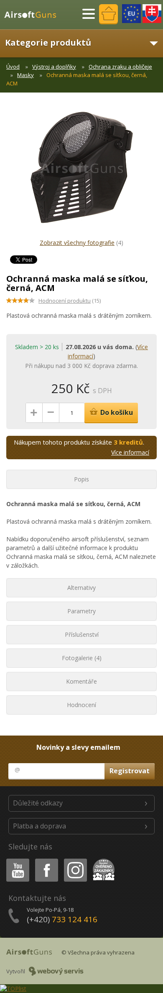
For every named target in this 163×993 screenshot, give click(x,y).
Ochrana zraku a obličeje (120, 66)
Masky (25, 75)
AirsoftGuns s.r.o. (34, 14)
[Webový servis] (56, 971)
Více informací (130, 452)
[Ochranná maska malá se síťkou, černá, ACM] (81, 171)
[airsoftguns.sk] (152, 13)
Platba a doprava (39, 826)
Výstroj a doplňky (54, 66)
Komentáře (81, 681)
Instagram (75, 860)
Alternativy (81, 588)
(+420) (62, 919)
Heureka (102, 860)
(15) (69, 300)
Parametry (81, 611)
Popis (81, 479)
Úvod (13, 66)
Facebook (46, 860)
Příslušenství (82, 634)
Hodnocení (81, 705)
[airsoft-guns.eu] (131, 13)
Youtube (15, 860)
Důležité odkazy (38, 803)
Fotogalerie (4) (82, 658)
